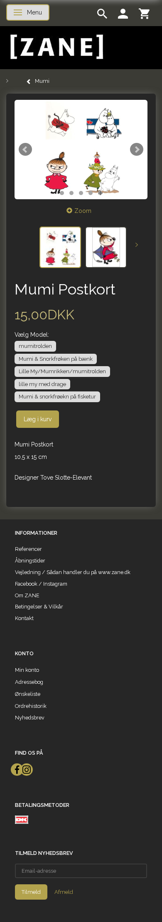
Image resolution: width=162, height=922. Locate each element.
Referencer (28, 549)
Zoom (82, 211)
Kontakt (24, 618)
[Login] (123, 13)
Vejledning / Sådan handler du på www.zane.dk (72, 572)
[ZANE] (56, 47)
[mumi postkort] (81, 149)
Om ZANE (27, 595)
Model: (32, 334)
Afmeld (63, 892)
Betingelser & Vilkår (39, 606)
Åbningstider (30, 561)
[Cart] (144, 13)
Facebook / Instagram (41, 584)
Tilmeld (31, 892)
